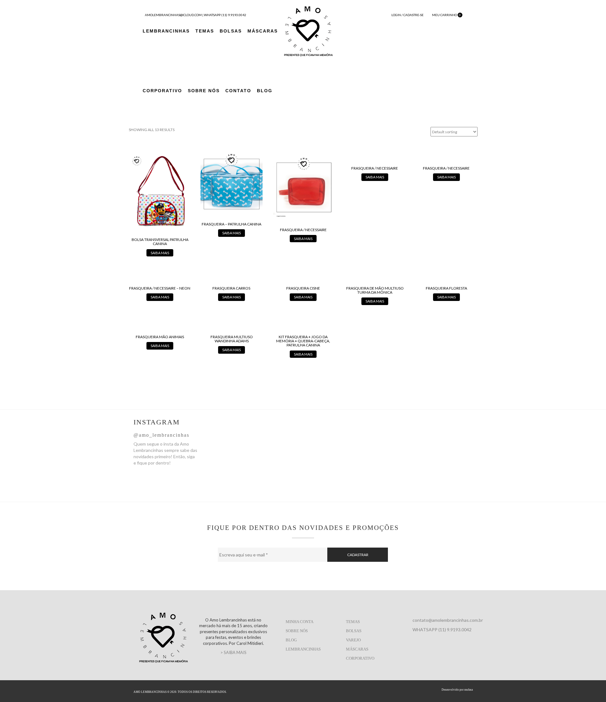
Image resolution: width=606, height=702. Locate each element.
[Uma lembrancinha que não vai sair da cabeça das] (315, 450)
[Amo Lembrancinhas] (308, 30)
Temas (204, 30)
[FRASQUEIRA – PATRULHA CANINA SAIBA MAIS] (231, 194)
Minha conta (299, 621)
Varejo (353, 640)
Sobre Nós (204, 90)
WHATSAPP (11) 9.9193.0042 (225, 15)
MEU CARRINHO (446, 15)
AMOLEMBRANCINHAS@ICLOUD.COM (173, 15)
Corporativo (162, 90)
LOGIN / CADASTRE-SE (407, 15)
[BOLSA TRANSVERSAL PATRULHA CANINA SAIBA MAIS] (160, 204)
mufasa (468, 689)
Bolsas (231, 30)
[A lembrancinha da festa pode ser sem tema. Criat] (252, 444)
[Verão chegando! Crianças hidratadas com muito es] (442, 454)
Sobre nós (297, 630)
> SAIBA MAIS (233, 652)
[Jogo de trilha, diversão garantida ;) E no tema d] (379, 447)
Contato (238, 90)
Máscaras (262, 30)
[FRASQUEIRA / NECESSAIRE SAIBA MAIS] (303, 196)
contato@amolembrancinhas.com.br (448, 620)
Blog (264, 90)
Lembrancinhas (166, 30)
